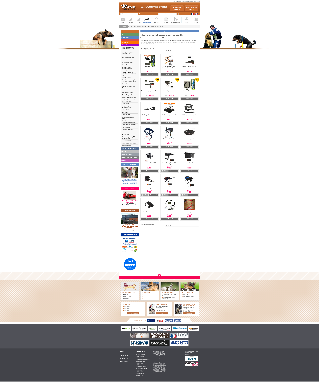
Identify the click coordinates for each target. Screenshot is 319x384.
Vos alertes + (146, 298)
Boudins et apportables (127, 62)
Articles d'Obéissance (127, 109)
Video (165, 170)
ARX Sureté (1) (127, 310)
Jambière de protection (127, 60)
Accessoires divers (126, 145)
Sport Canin (133, 26)
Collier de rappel (126, 132)
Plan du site (187, 354)
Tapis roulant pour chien (127, 95)
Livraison (145, 294)
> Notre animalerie (140, 356)
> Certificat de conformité (141, 366)
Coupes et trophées (126, 140)
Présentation (125, 294)
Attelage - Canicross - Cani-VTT (128, 87)
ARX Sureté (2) (127, 308)
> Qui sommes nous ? (141, 354)
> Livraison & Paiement (141, 368)
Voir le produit (149, 74)
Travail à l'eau (125, 103)
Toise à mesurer (126, 127)
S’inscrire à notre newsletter (188, 296)
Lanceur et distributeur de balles (128, 118)
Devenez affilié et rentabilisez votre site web (168, 298)
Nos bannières (154, 296)
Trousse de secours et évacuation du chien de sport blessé (129, 74)
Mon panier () (192, 7)
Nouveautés (125, 42)
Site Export (153, 298)
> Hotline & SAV (139, 371)
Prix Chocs (124, 44)
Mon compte (178, 7)
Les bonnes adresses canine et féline (169, 295)
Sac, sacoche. (125, 134)
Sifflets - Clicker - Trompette (129, 124)
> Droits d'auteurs (140, 375)
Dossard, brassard (126, 77)
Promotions (124, 40)
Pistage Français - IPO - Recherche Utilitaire (128, 106)
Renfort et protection (127, 64)
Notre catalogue (154, 294)
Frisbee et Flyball (126, 114)
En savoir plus (162, 313)
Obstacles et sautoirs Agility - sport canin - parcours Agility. (129, 80)
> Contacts (138, 377)
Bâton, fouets (125, 112)
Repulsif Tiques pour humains (129, 143)
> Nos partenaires (140, 373)
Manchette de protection (128, 57)
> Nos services (139, 363)
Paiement (145, 296)
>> (170, 50)
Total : (191, 9)
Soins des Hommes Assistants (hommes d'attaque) (127, 69)
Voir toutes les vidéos (133, 313)
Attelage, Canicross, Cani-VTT (144, 26)
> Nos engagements (140, 370)
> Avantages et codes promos (143, 359)
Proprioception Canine (127, 92)
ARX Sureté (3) (127, 306)
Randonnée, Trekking (127, 83)
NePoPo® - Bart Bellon (127, 90)
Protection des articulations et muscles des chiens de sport (129, 121)
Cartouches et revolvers (127, 129)
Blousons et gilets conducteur (129, 97)
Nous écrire (185, 294)
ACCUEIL (123, 22)
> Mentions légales (140, 361)
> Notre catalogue (140, 358)
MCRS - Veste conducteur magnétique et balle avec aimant (128, 49)
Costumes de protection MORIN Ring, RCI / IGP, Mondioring (128, 54)
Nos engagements (127, 296)
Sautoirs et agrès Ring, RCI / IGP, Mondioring (129, 137)
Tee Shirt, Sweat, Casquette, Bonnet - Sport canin (129, 100)
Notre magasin (126, 298)
